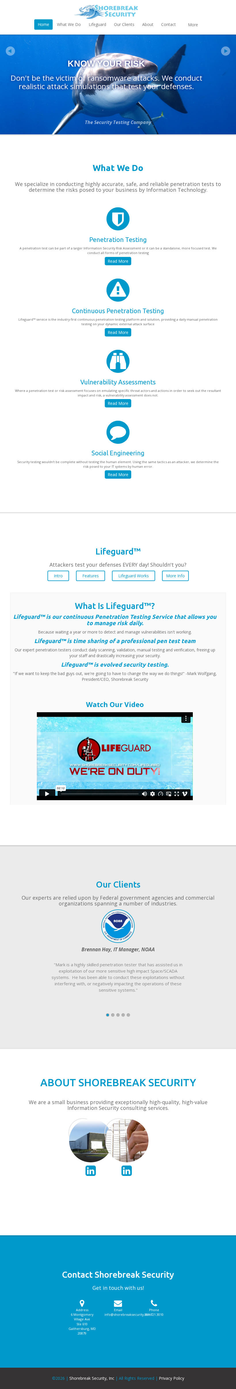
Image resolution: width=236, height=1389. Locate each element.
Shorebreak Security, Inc (91, 1378)
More (193, 24)
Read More (118, 261)
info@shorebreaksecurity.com (127, 1314)
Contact (168, 24)
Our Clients (124, 24)
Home (43, 24)
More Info (175, 575)
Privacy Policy (171, 1378)
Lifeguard (97, 24)
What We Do (69, 24)
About (147, 24)
